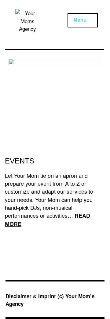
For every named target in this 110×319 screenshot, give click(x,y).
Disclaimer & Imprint (31, 296)
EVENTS (19, 161)
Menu (80, 20)
